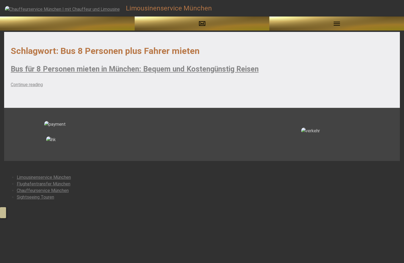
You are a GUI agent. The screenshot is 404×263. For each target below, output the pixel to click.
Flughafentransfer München (43, 184)
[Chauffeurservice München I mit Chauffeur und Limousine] (62, 9)
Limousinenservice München (44, 177)
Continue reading (27, 84)
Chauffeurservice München (43, 190)
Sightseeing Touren (35, 197)
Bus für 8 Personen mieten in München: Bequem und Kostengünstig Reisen (135, 69)
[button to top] (3, 212)
